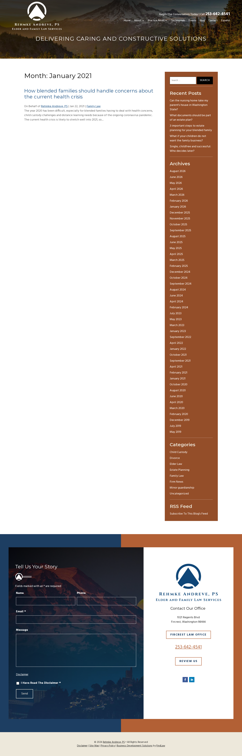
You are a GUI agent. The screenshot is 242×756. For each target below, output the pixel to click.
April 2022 (176, 343)
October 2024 (179, 278)
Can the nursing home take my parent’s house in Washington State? (189, 105)
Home (127, 20)
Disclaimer (22, 674)
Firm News (176, 481)
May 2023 (176, 319)
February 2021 (178, 372)
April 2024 (176, 301)
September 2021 (180, 360)
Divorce (175, 458)
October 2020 (178, 384)
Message (22, 630)
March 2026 (177, 195)
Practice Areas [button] (156, 20)
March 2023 (177, 325)
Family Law (94, 106)
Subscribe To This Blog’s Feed (189, 513)
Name (20, 593)
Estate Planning (179, 470)
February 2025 (179, 266)
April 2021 (176, 366)
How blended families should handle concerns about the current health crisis (88, 94)
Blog (202, 20)
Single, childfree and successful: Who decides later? (190, 148)
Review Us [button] (188, 661)
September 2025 (180, 230)
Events (192, 20)
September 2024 (180, 283)
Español (225, 20)
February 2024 (179, 307)
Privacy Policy (108, 746)
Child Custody (178, 452)
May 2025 (176, 248)
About (137, 20)
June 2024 (176, 295)
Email (21, 611)
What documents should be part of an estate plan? (190, 117)
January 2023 (178, 331)
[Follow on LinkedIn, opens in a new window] (191, 679)
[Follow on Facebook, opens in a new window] (185, 679)
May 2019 (175, 432)
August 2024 (178, 289)
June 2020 (176, 396)
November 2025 (180, 218)
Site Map (94, 746)
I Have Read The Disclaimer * (41, 683)
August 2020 (178, 390)
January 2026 (178, 206)
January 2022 (178, 349)
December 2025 (180, 212)
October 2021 (178, 355)
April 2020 (176, 402)
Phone (81, 593)
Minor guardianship (182, 487)
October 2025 (178, 224)
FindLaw (160, 746)
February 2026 (179, 201)
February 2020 (179, 414)
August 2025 (178, 236)
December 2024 (180, 272)
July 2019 (175, 426)
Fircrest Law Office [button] (188, 634)
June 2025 (176, 242)
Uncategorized (179, 493)
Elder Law (176, 464)
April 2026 (176, 189)
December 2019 (179, 420)
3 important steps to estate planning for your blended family (191, 128)
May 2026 (176, 183)
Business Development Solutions (134, 746)
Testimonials (178, 20)
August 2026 (178, 171)
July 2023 (175, 313)
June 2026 (176, 177)
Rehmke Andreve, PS (54, 106)
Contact (213, 20)
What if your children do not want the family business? (188, 138)
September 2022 (180, 337)
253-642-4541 (217, 14)
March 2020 (177, 408)
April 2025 (176, 254)
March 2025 (177, 260)
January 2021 (178, 378)
